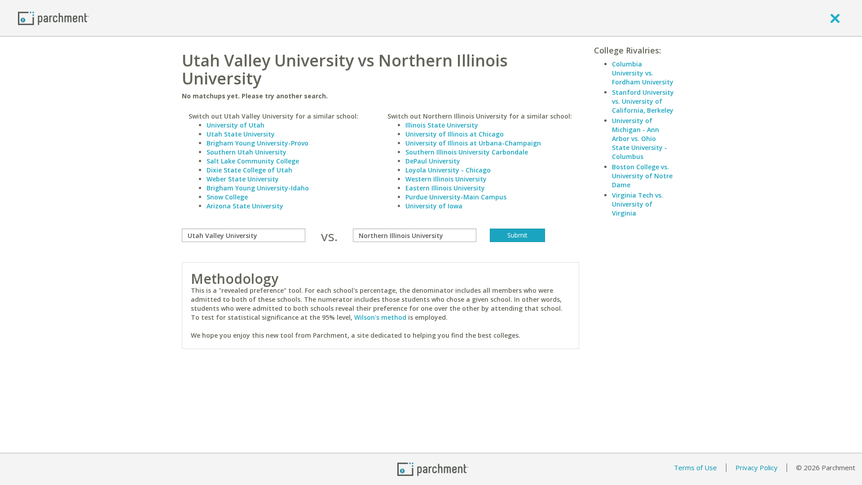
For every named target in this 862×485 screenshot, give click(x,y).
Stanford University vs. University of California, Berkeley (643, 101)
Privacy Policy (756, 467)
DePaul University (432, 161)
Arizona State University (245, 206)
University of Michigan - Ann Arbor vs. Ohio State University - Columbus (639, 138)
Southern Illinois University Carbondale (466, 152)
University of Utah (235, 125)
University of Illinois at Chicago (454, 134)
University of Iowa (433, 206)
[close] (835, 18)
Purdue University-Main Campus (455, 197)
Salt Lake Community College (253, 161)
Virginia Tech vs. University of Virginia (637, 204)
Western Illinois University (446, 179)
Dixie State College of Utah (249, 170)
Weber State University (243, 179)
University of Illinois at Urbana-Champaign (473, 143)
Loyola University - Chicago (448, 170)
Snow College (227, 197)
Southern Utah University (246, 152)
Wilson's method (380, 317)
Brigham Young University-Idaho (258, 188)
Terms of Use (695, 467)
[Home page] (53, 17)
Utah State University (241, 134)
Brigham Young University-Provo (257, 143)
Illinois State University (441, 125)
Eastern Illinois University (445, 188)
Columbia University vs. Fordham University (642, 73)
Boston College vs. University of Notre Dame (642, 176)
